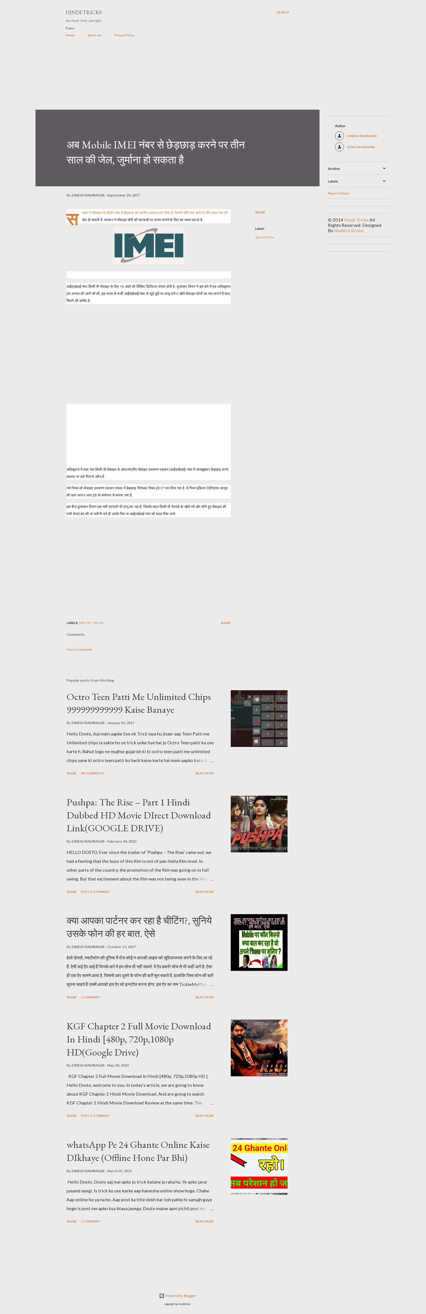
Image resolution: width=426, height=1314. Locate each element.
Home (70, 35)
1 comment (90, 997)
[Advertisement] (169, 79)
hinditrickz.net (348, 230)
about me (94, 35)
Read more (204, 773)
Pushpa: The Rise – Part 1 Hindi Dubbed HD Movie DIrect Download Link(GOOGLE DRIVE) (139, 815)
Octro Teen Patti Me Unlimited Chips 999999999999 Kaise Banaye (139, 703)
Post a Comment (79, 649)
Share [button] (260, 212)
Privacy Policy (124, 35)
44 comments (92, 773)
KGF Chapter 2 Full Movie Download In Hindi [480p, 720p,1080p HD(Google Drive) (139, 1039)
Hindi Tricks (84, 12)
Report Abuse (338, 193)
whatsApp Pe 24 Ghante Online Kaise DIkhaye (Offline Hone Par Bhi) (138, 1151)
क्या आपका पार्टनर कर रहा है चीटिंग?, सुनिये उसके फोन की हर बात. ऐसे (139, 927)
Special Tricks (264, 237)
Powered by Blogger (180, 1296)
